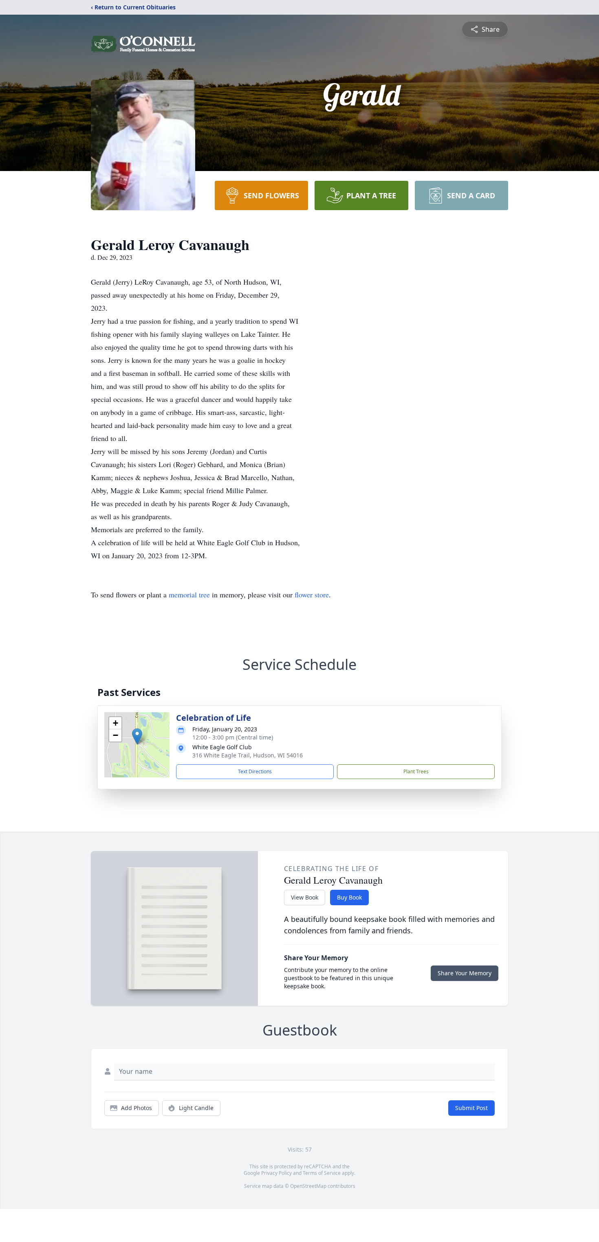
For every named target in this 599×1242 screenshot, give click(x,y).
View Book (304, 897)
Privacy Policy (276, 1173)
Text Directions (255, 771)
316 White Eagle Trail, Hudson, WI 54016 (247, 755)
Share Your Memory (464, 973)
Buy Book (349, 897)
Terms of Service (322, 1173)
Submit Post (471, 1108)
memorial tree (189, 594)
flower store (312, 594)
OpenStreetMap (308, 1186)
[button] (137, 736)
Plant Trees (416, 771)
